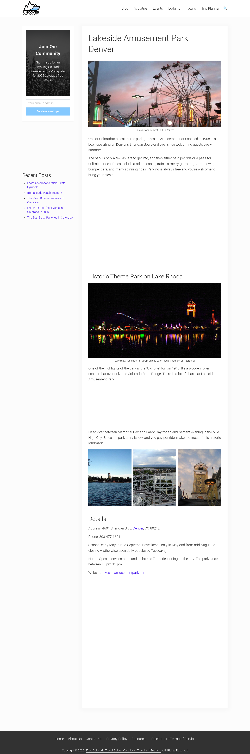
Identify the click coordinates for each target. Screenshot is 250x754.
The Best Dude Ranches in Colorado (50, 217)
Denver (138, 528)
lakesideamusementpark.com (124, 573)
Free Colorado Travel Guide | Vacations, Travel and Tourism (123, 750)
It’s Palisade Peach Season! (44, 192)
